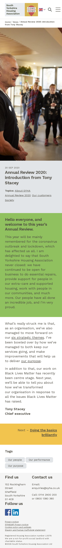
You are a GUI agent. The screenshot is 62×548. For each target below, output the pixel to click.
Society (9, 200)
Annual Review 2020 (18, 195)
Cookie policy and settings (18, 527)
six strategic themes (27, 337)
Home (8, 22)
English (42, 11)
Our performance (39, 459)
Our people (15, 459)
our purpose (31, 361)
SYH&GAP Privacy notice (16, 524)
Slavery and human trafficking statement (25, 530)
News (15, 22)
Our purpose (15, 465)
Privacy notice (12, 522)
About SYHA (22, 190)
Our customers (41, 195)
